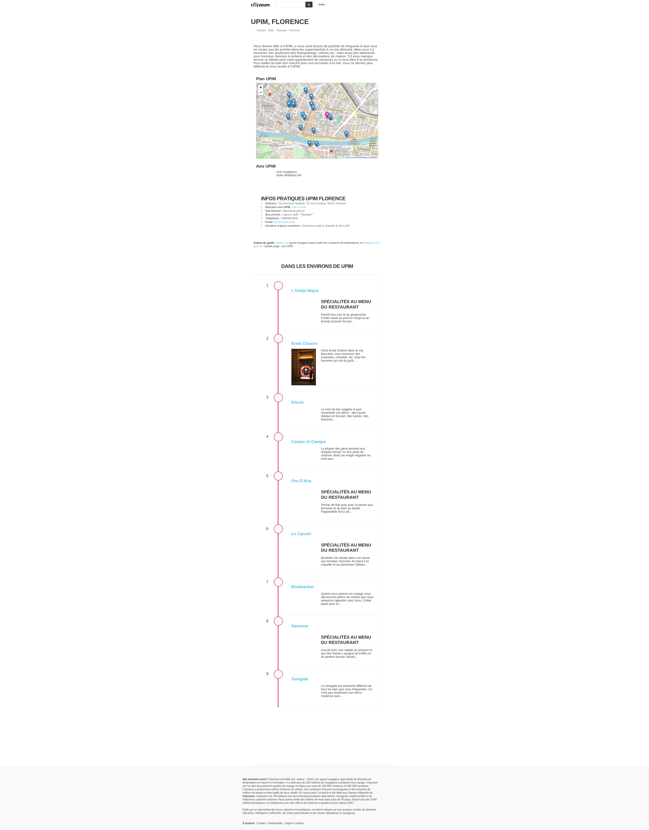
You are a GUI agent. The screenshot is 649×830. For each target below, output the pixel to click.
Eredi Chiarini (304, 343)
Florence (294, 30)
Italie (271, 30)
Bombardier (302, 586)
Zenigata (299, 679)
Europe (261, 30)
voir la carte (299, 207)
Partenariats (275, 823)
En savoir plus (308, 792)
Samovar (299, 626)
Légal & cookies (294, 823)
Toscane (282, 30)
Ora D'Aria (301, 481)
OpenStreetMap (360, 157)
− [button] (261, 92)
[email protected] (284, 222)
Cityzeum (262, 4)
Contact (261, 823)
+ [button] (261, 87)
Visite (321, 4)
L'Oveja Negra (304, 290)
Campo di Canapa (308, 441)
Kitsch (297, 402)
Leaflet (348, 157)
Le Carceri (301, 533)
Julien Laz (282, 242)
